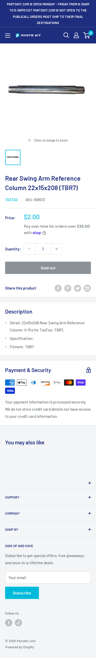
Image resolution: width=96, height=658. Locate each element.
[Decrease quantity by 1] (29, 249)
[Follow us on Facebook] (8, 622)
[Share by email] (87, 288)
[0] (86, 35)
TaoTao (11, 200)
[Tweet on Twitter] (77, 288)
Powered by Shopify (19, 647)
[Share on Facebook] (58, 288)
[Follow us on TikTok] (18, 622)
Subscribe (22, 592)
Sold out (48, 267)
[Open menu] (7, 35)
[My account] (76, 35)
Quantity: (13, 249)
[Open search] (66, 35)
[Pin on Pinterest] (67, 288)
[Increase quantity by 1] (56, 249)
